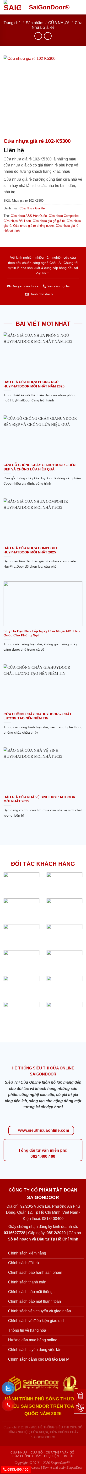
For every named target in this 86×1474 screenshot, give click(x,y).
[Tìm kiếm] (71, 7)
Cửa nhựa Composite (64, 216)
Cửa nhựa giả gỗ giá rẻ (49, 221)
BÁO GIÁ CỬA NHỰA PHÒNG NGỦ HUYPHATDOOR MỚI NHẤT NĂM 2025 (34, 384)
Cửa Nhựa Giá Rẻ (32, 208)
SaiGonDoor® (49, 7)
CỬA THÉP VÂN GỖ (60, 1452)
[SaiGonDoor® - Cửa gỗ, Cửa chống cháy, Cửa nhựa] (12, 7)
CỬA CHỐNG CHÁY (26, 1456)
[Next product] (38, 36)
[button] (79, 7)
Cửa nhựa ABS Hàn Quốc (29, 216)
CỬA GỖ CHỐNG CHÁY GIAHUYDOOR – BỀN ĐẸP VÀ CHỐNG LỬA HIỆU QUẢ (39, 467)
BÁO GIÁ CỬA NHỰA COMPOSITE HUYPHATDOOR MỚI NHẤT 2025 (31, 550)
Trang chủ (12, 23)
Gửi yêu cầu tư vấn (25, 286)
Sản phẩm (34, 23)
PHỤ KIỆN (51, 1456)
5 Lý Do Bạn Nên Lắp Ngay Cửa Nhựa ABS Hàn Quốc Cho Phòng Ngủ (42, 633)
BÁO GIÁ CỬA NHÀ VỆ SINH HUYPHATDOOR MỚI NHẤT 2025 (39, 799)
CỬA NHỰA (59, 23)
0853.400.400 (17, 1469)
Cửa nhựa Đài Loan (17, 221)
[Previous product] (47, 36)
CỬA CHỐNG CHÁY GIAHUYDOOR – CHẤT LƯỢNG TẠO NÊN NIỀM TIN (38, 716)
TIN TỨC (68, 1456)
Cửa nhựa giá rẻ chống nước (33, 225)
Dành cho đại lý (41, 294)
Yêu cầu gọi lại (58, 286)
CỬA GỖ (37, 1452)
